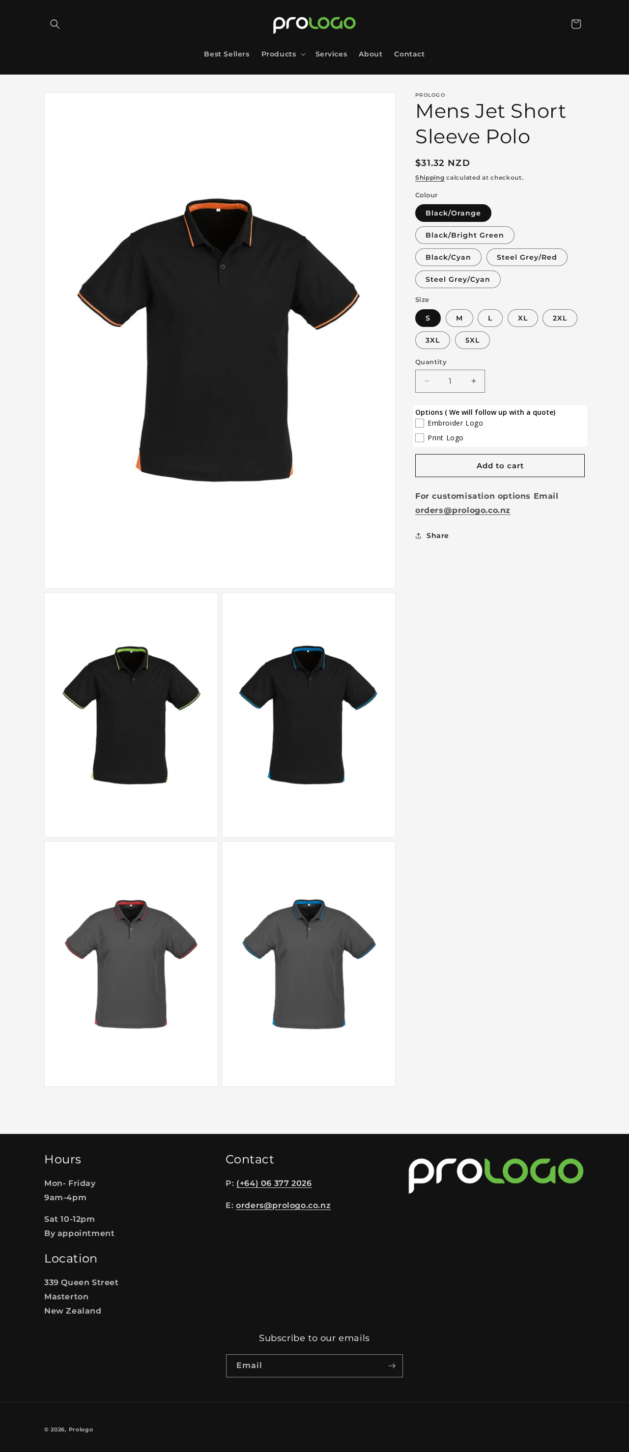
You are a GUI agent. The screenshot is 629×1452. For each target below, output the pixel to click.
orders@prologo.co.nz (283, 1205)
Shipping (430, 177)
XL (523, 317)
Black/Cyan (448, 257)
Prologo (81, 1429)
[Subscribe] (391, 1365)
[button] (55, 24)
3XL (433, 339)
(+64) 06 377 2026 (274, 1183)
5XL (472, 339)
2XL (560, 317)
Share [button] (438, 535)
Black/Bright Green (465, 235)
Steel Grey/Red (527, 257)
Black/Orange (453, 213)
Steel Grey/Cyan (458, 279)
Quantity (431, 361)
